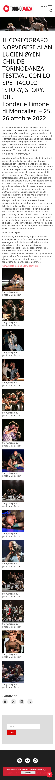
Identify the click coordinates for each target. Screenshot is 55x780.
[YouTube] (27, 760)
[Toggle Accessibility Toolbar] (49, 774)
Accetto (28, 772)
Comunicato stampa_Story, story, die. (20, 265)
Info (44, 769)
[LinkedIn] (21, 701)
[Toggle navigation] (46, 7)
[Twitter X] (13, 701)
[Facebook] (5, 701)
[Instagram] (35, 760)
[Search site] (51, 10)
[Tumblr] (30, 701)
